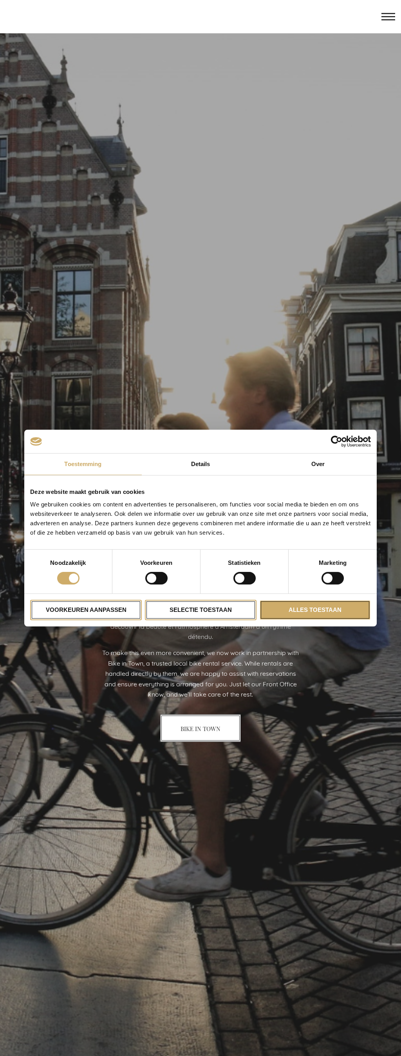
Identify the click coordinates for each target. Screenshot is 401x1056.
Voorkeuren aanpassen (86, 609)
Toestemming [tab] (82, 464)
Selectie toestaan (201, 609)
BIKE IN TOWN (200, 728)
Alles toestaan (315, 609)
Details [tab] (200, 464)
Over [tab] (318, 464)
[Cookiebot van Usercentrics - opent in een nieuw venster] (336, 441)
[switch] (156, 578)
